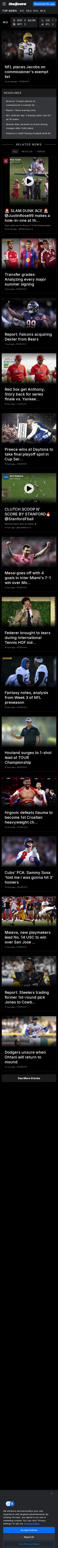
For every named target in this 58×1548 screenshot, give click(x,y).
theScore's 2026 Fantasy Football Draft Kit (28, 133)
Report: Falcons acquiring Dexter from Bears (28, 337)
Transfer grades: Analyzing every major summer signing (25, 279)
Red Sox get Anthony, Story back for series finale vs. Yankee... (25, 394)
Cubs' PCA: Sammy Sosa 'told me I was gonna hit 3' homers (29, 877)
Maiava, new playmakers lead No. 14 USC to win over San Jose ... (28, 937)
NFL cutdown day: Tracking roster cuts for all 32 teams (28, 117)
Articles (27, 151)
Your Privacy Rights (29, 1544)
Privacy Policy (31, 1523)
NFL (22, 10)
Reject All (29, 1537)
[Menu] (4, 4)
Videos (41, 151)
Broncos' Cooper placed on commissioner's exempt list (20, 103)
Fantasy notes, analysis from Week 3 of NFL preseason (26, 697)
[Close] (52, 1493)
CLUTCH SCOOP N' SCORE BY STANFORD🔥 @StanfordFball (28, 514)
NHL (36, 10)
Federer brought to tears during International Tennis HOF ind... (27, 637)
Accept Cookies (29, 1530)
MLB (43, 10)
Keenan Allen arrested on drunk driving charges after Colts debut (26, 126)
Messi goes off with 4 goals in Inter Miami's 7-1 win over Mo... (28, 578)
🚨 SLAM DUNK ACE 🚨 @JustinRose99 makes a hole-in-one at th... (27, 215)
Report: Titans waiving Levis (21, 110)
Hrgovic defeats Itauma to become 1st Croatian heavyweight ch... (29, 817)
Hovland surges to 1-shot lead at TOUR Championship (28, 757)
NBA (29, 10)
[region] (29, 1519)
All (15, 151)
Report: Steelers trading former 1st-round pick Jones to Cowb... (27, 997)
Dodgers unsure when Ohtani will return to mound (25, 1057)
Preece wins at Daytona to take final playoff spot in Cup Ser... (29, 454)
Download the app (44, 4)
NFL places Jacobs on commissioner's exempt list (26, 72)
